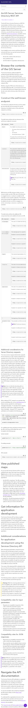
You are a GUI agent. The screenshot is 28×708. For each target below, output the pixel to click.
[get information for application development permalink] (18, 513)
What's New (18, 692)
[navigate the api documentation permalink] (20, 676)
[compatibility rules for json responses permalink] (10, 637)
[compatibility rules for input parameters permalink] (11, 602)
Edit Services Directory (12, 34)
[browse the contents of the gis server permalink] (22, 69)
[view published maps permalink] (9, 467)
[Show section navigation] (25, 2)
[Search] (24, 9)
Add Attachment (20, 402)
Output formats (6, 705)
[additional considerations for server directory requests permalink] (22, 352)
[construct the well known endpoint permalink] (11, 101)
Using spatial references (18, 705)
